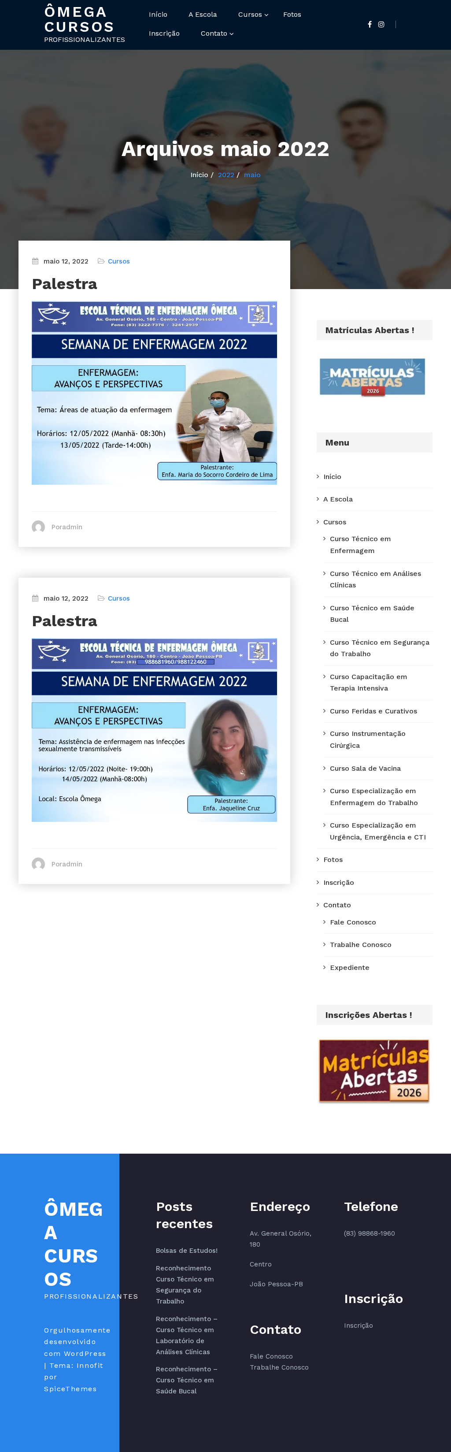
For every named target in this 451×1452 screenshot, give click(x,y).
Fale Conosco (353, 922)
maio (252, 175)
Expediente (350, 967)
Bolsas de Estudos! (187, 1251)
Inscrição (164, 33)
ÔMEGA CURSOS (79, 19)
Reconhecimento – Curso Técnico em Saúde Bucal (187, 1380)
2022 (226, 175)
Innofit (90, 1365)
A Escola (203, 14)
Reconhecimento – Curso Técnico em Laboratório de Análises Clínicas (187, 1335)
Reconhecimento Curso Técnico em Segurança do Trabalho (185, 1284)
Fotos (292, 14)
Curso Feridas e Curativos (373, 711)
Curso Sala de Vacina (365, 768)
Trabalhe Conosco (361, 944)
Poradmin (67, 527)
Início (158, 14)
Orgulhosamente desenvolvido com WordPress (77, 1342)
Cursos (250, 14)
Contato (214, 33)
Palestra (64, 284)
